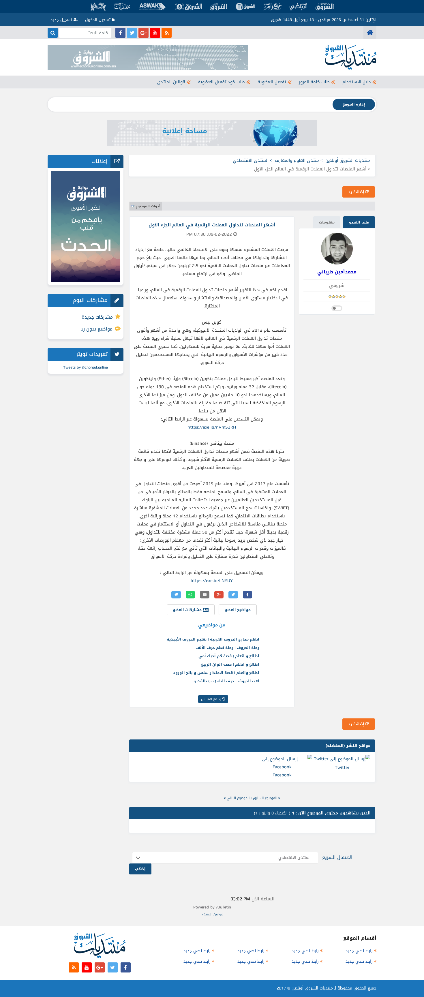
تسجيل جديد (62, 20)
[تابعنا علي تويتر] (132, 33)
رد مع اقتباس (211, 699)
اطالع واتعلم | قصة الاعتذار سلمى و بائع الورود (216, 672)
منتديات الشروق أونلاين (347, 160)
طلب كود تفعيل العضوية (221, 82)
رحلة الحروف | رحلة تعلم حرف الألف (227, 647)
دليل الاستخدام (356, 82)
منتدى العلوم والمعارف (297, 160)
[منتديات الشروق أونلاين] (369, 32)
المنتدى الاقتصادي (251, 160)
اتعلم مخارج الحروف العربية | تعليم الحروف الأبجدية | (211, 639)
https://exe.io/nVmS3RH (211, 427)
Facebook (282, 775)
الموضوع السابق (265, 798)
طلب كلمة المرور (314, 82)
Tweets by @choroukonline (85, 367)
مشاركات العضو (188, 609)
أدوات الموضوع (148, 206)
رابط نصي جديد (359, 951)
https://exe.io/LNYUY (212, 581)
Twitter (342, 767)
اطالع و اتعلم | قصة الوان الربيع (230, 664)
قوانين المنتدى (171, 82)
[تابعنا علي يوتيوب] (155, 33)
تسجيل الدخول (98, 20)
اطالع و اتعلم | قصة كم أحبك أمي (228, 656)
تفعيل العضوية (272, 82)
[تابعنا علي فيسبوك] (120, 33)
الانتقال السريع (337, 857)
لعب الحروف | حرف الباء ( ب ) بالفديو (226, 681)
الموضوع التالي (238, 798)
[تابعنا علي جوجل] (143, 33)
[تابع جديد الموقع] (167, 33)
